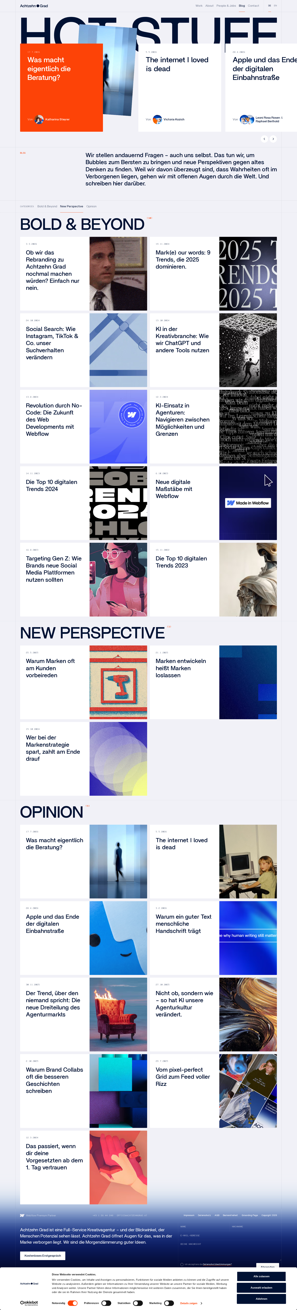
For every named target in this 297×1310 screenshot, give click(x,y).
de (269, 6)
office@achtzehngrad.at (132, 1215)
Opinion (91, 206)
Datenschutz (204, 1215)
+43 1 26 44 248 (103, 1215)
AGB (217, 1215)
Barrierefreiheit (230, 1215)
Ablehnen (261, 1298)
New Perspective (71, 206)
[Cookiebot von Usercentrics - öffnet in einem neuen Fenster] (29, 1303)
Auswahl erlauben (261, 1287)
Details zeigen (188, 1303)
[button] (264, 139)
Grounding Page (250, 1215)
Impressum (189, 1215)
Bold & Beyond (47, 206)
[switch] (106, 1303)
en (275, 6)
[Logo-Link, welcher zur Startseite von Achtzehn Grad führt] (34, 6)
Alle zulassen (262, 1276)
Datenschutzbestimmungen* (217, 1264)
